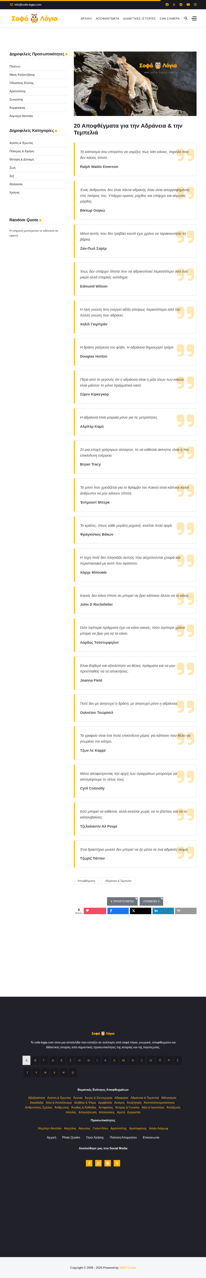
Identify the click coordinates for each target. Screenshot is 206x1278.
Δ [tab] (53, 1060)
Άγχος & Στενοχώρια (98, 1097)
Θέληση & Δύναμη (21, 159)
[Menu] (194, 18)
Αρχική (51, 1137)
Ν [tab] (133, 1060)
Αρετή (121, 1112)
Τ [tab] (27, 1072)
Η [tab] (79, 1060)
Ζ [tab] (70, 1060)
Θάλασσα (16, 184)
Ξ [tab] (142, 1060)
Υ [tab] (36, 1072)
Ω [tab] (73, 1072)
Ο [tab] (151, 1060)
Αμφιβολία (105, 1102)
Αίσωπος (84, 1128)
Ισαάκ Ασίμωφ (158, 1128)
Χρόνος (14, 192)
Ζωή (12, 167)
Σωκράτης (16, 99)
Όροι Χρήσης (95, 1137)
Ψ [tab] (63, 1072)
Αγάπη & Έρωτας (21, 143)
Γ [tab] (44, 1060)
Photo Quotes (71, 1137)
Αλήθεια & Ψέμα (85, 1102)
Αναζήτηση (134, 1102)
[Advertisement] (103, 968)
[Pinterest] (180, 4)
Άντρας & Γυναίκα (127, 1107)
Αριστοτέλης (17, 91)
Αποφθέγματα (86, 880)
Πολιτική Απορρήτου (123, 1137)
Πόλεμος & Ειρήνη (21, 151)
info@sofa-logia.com (27, 4)
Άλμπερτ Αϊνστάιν (21, 116)
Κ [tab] (105, 1060)
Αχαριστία (133, 1112)
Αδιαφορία (121, 1097)
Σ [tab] (178, 1060)
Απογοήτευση (87, 1112)
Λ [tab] (114, 1060)
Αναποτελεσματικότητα (159, 1102)
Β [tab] (35, 1060)
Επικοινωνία (151, 1137)
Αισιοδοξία (36, 1102)
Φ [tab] (45, 1072)
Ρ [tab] (169, 1060)
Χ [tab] (54, 1072)
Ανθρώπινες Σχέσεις (38, 1107)
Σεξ (11, 176)
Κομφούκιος (17, 107)
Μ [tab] (123, 1060)
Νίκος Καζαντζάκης (22, 74)
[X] (117, 1163)
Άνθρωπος (62, 1107)
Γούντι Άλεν (100, 1128)
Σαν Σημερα (169, 18)
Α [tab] (26, 1060)
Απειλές (71, 1112)
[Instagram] (195, 4)
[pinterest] (107, 1163)
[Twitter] (174, 4)
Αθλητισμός (168, 1097)
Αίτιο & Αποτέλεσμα (59, 1102)
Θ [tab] (89, 1060)
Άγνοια (77, 1097)
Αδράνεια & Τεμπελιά (118, 880)
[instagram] (98, 1163)
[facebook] (89, 1163)
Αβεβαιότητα (36, 1097)
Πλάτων (14, 66)
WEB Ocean (127, 1267)
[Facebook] (167, 4)
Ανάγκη (119, 1102)
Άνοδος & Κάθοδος (83, 1107)
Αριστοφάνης (138, 1128)
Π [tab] (160, 1060)
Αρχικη (86, 18)
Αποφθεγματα (107, 18)
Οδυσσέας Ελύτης (21, 83)
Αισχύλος (70, 1128)
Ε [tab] (62, 1060)
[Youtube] (188, 4)
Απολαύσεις (107, 1112)
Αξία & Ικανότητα (153, 1107)
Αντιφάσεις (106, 1107)
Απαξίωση (173, 1107)
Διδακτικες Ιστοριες (139, 18)
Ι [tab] (97, 1060)
